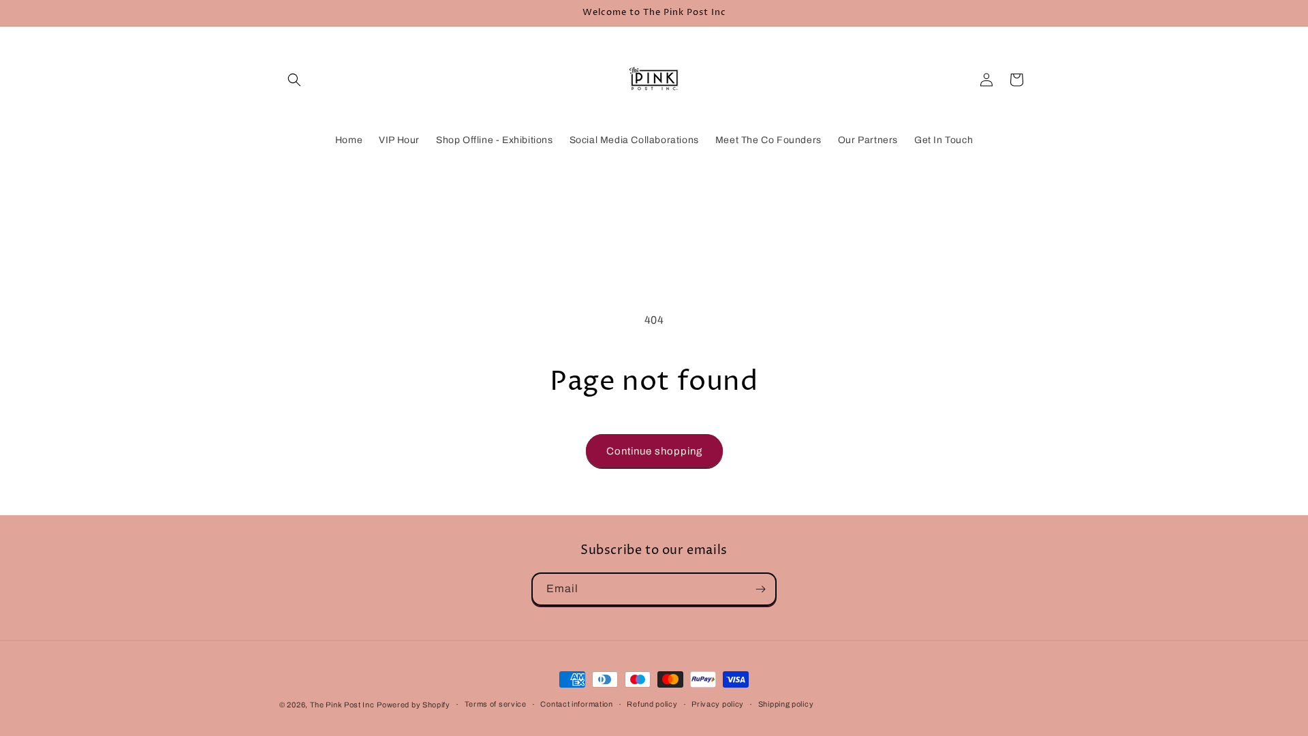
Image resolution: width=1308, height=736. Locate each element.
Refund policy (652, 704)
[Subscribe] (760, 589)
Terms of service (496, 704)
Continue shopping (654, 451)
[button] (294, 80)
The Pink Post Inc (342, 705)
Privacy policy (717, 704)
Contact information (576, 704)
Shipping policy (786, 704)
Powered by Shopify (413, 705)
